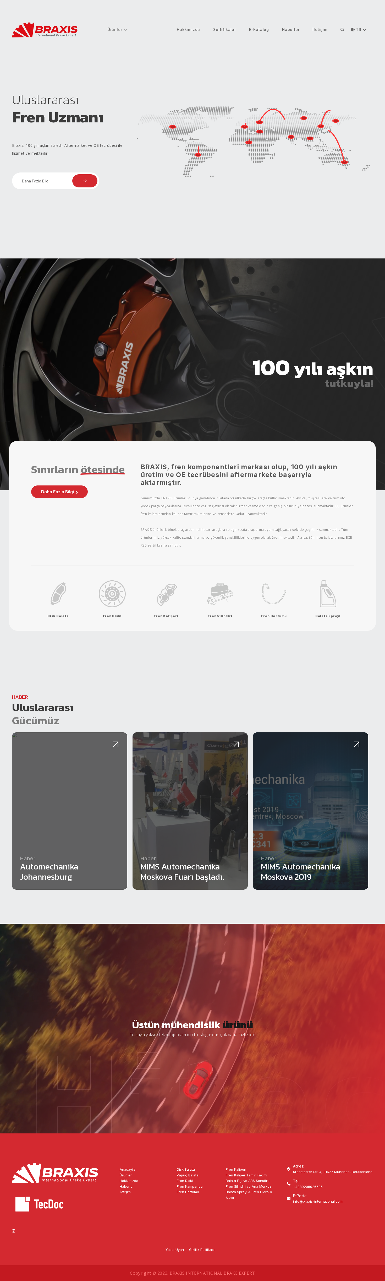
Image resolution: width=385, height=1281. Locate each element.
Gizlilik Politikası (201, 1249)
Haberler (290, 29)
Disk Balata (186, 1169)
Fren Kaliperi (236, 1169)
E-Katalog (259, 29)
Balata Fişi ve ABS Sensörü (248, 1181)
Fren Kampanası (190, 1186)
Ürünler (115, 29)
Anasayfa (127, 1169)
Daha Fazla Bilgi (35, 181)
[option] (192, 140)
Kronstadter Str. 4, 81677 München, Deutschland (332, 1172)
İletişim (319, 29)
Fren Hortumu (188, 1192)
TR (358, 29)
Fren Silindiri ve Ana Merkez (248, 1186)
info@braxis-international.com (318, 1201)
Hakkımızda (188, 29)
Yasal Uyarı (175, 1249)
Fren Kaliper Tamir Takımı (246, 1175)
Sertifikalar (224, 29)
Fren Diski (185, 1181)
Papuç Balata (188, 1175)
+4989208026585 (308, 1187)
